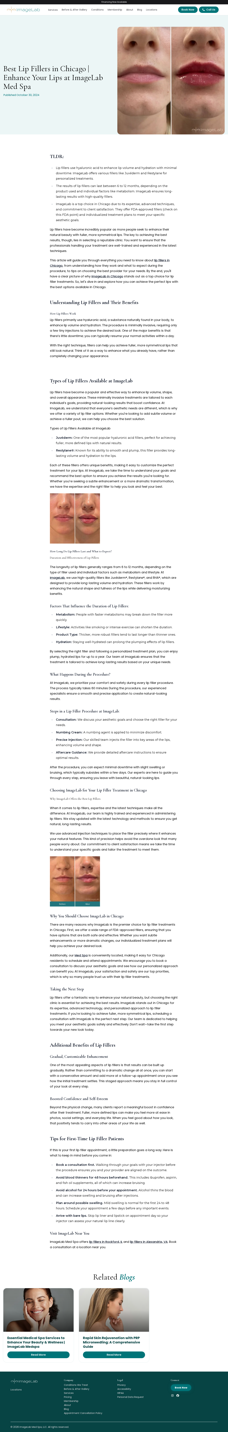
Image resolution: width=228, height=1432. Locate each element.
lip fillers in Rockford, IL (106, 1242)
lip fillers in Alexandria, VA (149, 1242)
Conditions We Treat (76, 1385)
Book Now (187, 9)
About (129, 9)
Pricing (68, 1397)
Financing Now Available (114, 2)
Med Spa (81, 955)
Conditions (97, 9)
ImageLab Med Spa (31, 1427)
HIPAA (120, 1393)
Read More (38, 1355)
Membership (115, 9)
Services (53, 10)
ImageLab (57, 578)
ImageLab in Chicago (107, 276)
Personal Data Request (130, 1397)
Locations (151, 9)
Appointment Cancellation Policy (83, 1413)
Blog (139, 9)
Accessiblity (124, 1389)
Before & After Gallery (74, 9)
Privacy (121, 1385)
